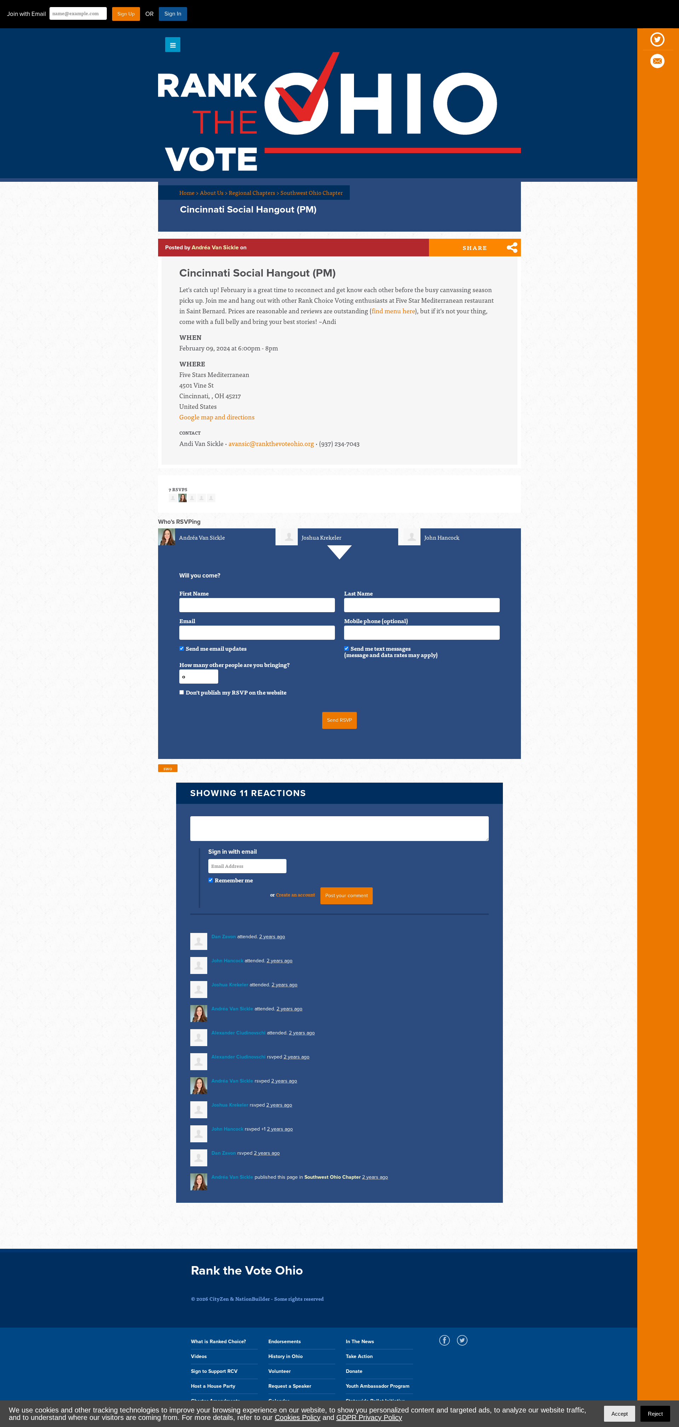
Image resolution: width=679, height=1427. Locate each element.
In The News (360, 1342)
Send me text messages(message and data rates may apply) (391, 651)
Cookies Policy (297, 1417)
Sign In (172, 13)
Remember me (234, 880)
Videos (199, 1356)
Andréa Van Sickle (215, 247)
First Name (194, 593)
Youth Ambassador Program (378, 1386)
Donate (354, 1371)
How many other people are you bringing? (234, 664)
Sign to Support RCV (214, 1371)
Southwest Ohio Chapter (311, 192)
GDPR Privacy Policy (369, 1417)
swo (167, 768)
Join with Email (26, 14)
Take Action (359, 1356)
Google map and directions (217, 417)
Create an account (295, 894)
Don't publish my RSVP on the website (236, 692)
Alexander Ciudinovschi (238, 1033)
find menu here (393, 311)
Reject (655, 1414)
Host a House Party (213, 1386)
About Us (214, 192)
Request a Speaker (289, 1386)
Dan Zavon (223, 937)
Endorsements (284, 1342)
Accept (619, 1414)
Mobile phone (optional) (376, 620)
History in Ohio (285, 1356)
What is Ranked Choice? (218, 1342)
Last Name (358, 593)
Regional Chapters (254, 192)
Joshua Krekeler (321, 537)
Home (189, 192)
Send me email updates (216, 648)
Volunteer (279, 1371)
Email (187, 620)
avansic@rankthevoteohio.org (271, 443)
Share (475, 247)
